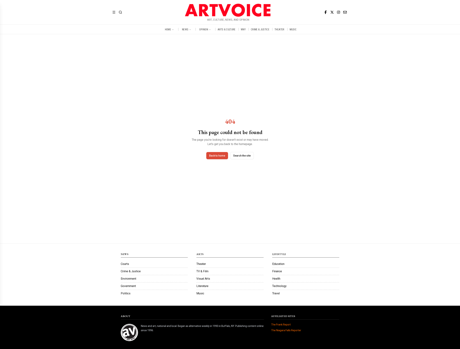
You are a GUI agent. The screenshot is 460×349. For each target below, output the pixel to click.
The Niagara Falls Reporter (286, 330)
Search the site (242, 155)
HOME (168, 29)
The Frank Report (281, 324)
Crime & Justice (131, 271)
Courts (125, 264)
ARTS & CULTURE (227, 29)
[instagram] (338, 12)
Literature (202, 286)
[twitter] (332, 12)
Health (276, 278)
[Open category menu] (114, 12)
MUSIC (293, 29)
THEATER (279, 29)
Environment (128, 278)
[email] (345, 12)
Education (278, 264)
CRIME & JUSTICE (260, 29)
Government (128, 286)
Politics (125, 293)
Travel (276, 293)
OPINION (203, 29)
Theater (201, 264)
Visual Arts (203, 278)
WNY (243, 29)
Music (200, 293)
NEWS (185, 29)
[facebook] (325, 12)
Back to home (217, 155)
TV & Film (202, 271)
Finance (277, 271)
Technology (279, 286)
